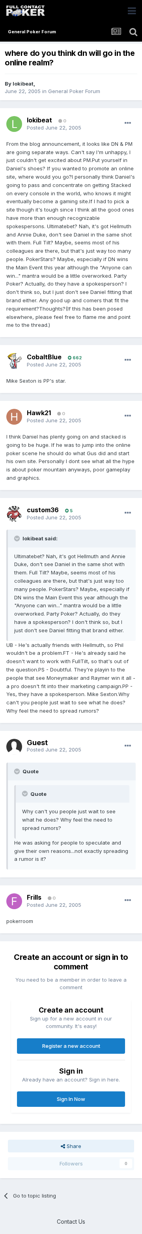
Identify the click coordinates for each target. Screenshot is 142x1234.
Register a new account (71, 1046)
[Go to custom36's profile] (14, 514)
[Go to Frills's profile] (14, 901)
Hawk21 (39, 413)
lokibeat (23, 83)
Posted (54, 127)
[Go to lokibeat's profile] (14, 124)
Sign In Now (71, 1099)
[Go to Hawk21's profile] (14, 417)
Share (73, 1146)
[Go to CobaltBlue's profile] (14, 361)
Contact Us (71, 1221)
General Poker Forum (74, 91)
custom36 (43, 510)
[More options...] (128, 123)
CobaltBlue (44, 357)
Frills (34, 897)
